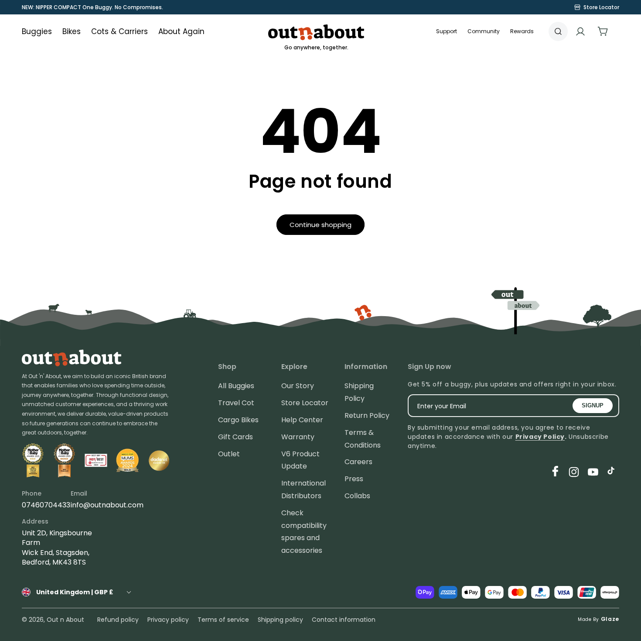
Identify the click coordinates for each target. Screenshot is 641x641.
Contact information (343, 619)
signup (592, 405)
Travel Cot (236, 403)
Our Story (297, 386)
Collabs (357, 496)
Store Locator (304, 403)
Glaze (610, 619)
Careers (358, 462)
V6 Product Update (300, 460)
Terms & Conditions (362, 438)
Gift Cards (235, 437)
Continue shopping (320, 224)
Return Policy (366, 415)
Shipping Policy (359, 392)
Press (353, 479)
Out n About (65, 619)
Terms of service (223, 619)
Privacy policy (168, 619)
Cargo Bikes (238, 420)
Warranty (297, 437)
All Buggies (236, 386)
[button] (483, 31)
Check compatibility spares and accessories (304, 531)
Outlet (229, 454)
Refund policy (118, 619)
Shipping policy (280, 619)
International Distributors (303, 489)
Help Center (302, 420)
